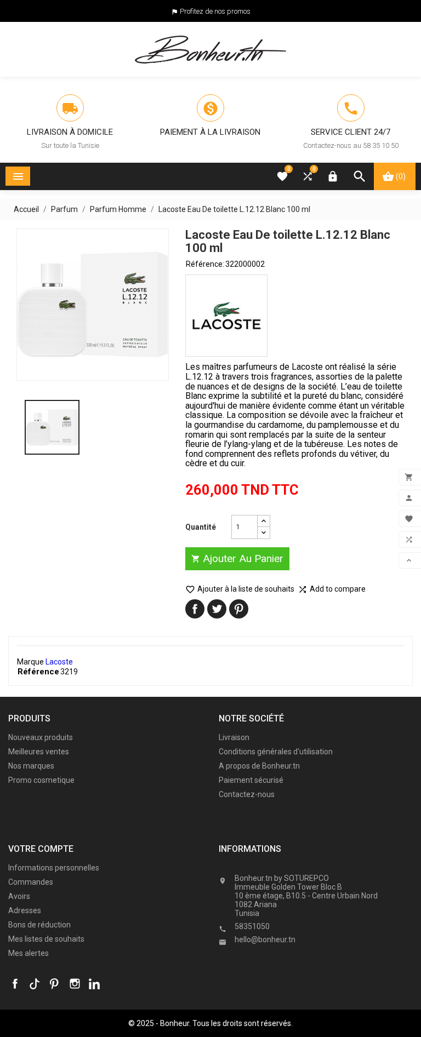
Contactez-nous (247, 794)
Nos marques (31, 765)
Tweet (216, 608)
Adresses (24, 910)
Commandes (30, 882)
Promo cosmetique (41, 780)
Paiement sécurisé (251, 780)
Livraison (234, 737)
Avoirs (19, 896)
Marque (30, 661)
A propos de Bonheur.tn (259, 765)
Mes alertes (28, 953)
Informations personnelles (53, 867)
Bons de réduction (39, 924)
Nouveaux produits (40, 737)
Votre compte (40, 849)
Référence (38, 672)
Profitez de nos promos (215, 11)
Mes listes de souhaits (46, 939)
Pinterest (238, 608)
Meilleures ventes (38, 751)
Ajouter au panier (237, 558)
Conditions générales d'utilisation (276, 751)
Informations (255, 866)
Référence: (205, 264)
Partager (194, 608)
